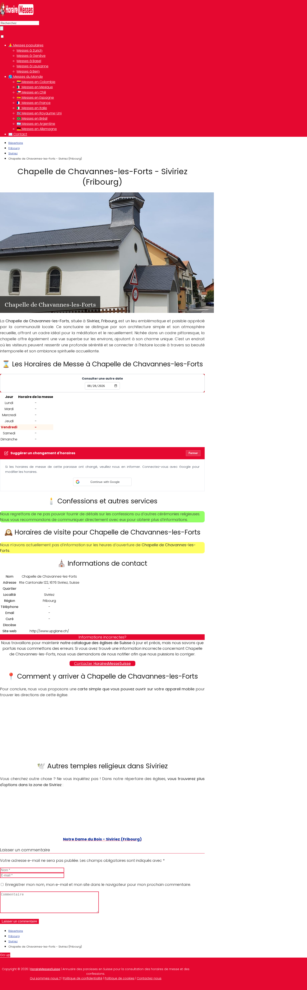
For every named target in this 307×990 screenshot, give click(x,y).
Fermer (193, 453)
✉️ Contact (17, 134)
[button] (102, 482)
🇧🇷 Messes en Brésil (32, 118)
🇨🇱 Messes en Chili (31, 92)
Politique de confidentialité (82, 978)
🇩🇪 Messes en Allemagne (37, 129)
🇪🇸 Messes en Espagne (35, 97)
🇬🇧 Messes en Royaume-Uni (39, 113)
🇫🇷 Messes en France (34, 102)
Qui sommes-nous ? (45, 978)
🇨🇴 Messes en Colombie (36, 81)
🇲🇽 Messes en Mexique (35, 87)
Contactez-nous (149, 978)
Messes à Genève (31, 55)
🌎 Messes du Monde (25, 76)
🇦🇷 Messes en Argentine (36, 123)
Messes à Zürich (29, 50)
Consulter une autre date (102, 378)
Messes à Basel (29, 61)
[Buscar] (1, 28)
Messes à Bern (28, 71)
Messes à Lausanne (32, 66)
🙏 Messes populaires (25, 45)
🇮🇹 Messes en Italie (32, 108)
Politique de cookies (119, 978)
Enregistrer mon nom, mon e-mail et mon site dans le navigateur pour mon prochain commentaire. (98, 884)
